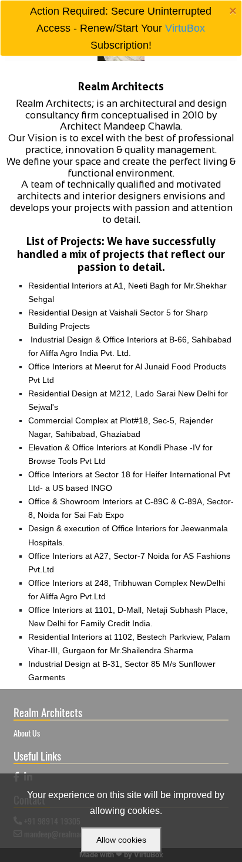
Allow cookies (121, 839)
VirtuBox (185, 28)
